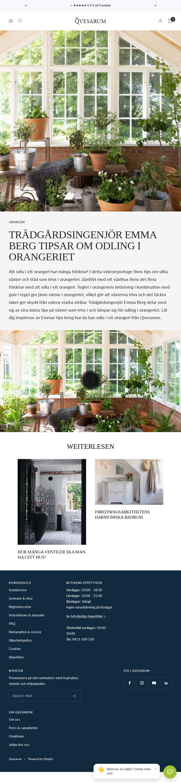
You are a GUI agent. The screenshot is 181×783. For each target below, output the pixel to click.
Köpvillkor (16, 657)
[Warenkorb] (170, 21)
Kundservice (18, 590)
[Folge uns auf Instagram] (142, 683)
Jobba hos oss (19, 745)
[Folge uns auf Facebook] (130, 683)
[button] (170, 772)
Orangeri (17, 222)
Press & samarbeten (23, 728)
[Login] (160, 21)
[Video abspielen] (90, 380)
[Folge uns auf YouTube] (154, 683)
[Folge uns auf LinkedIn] (166, 683)
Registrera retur (20, 607)
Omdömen (16, 736)
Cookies (15, 649)
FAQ (12, 623)
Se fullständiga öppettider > (86, 616)
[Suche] (20, 21)
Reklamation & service (25, 632)
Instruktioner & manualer (27, 615)
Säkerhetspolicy (20, 640)
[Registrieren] (74, 695)
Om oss (14, 719)
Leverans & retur (21, 598)
